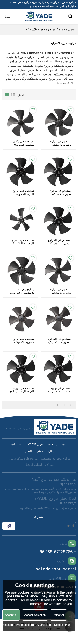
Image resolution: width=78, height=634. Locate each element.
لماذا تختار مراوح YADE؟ (55, 498)
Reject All (59, 614)
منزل (71, 29)
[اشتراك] (8, 526)
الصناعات (17, 444)
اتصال (28, 451)
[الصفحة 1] (70, 405)
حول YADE (35, 444)
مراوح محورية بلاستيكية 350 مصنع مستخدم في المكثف (22, 293)
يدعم (40, 451)
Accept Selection (35, 614)
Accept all (11, 614)
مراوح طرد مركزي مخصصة (23, 458)
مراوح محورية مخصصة (55, 458)
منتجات (52, 444)
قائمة (13, 95)
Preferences (23, 624)
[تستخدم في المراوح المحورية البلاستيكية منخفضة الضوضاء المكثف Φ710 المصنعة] (20, 220)
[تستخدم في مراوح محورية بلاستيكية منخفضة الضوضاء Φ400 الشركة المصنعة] (20, 319)
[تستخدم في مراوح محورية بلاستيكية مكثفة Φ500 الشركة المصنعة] (58, 171)
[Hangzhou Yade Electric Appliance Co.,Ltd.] (39, 16)
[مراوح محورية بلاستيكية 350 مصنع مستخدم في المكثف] (20, 270)
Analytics (43, 624)
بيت (64, 444)
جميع (62, 29)
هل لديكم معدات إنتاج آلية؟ (54, 479)
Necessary (61, 624)
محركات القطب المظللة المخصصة (39, 465)
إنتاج (51, 451)
